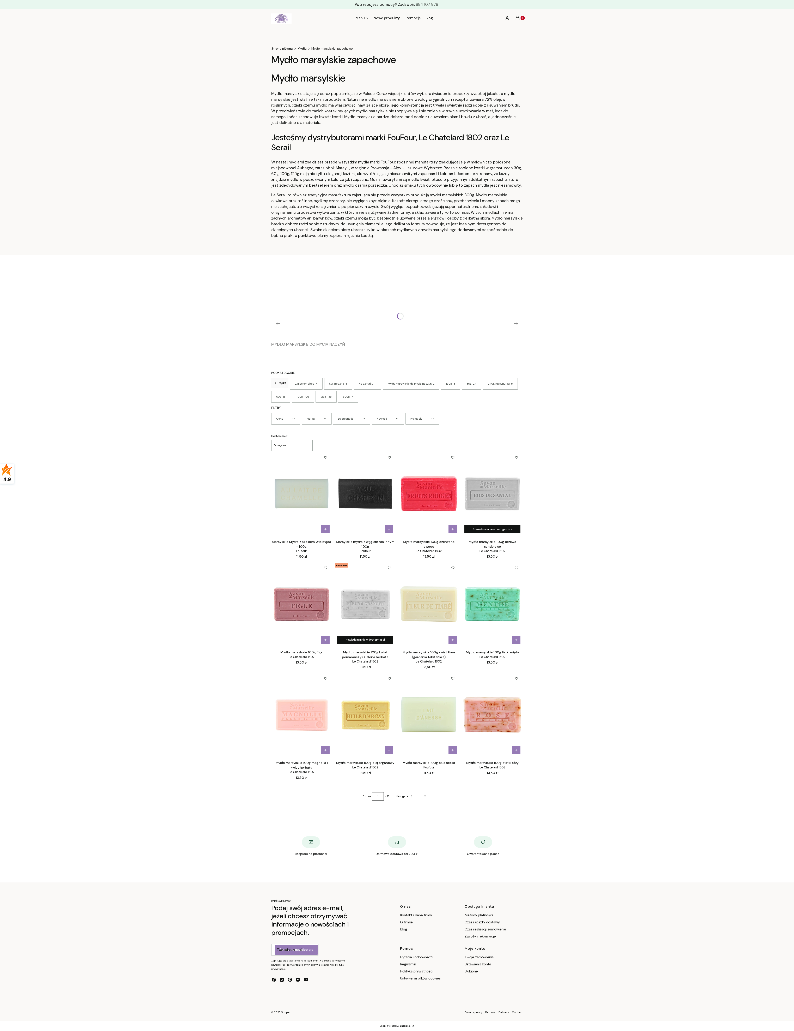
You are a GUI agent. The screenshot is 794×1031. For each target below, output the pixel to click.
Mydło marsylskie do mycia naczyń (411, 383)
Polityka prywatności (416, 971)
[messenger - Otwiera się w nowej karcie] (297, 979)
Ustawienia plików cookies (421, 978)
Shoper (286, 1012)
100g (303, 396)
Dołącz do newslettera (296, 950)
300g (348, 396)
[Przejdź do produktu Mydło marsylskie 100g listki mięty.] (492, 604)
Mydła (302, 49)
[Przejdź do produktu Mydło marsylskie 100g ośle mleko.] (429, 714)
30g (472, 383)
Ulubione (471, 971)
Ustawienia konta (478, 964)
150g (450, 383)
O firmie (406, 922)
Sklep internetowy (395, 1025)
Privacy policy (473, 1012)
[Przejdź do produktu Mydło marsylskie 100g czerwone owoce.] (429, 493)
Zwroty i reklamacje (480, 936)
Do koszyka (325, 529)
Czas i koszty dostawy (482, 922)
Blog (403, 929)
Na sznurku (368, 383)
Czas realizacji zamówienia (485, 929)
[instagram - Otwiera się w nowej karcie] (281, 979)
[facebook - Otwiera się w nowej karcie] (273, 979)
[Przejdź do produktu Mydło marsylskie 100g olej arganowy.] (365, 714)
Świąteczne (338, 383)
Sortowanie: (279, 436)
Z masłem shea (306, 383)
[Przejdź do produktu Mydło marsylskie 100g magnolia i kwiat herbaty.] (301, 714)
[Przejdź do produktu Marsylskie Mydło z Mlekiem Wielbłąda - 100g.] (301, 493)
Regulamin (408, 964)
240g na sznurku (500, 383)
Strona (367, 796)
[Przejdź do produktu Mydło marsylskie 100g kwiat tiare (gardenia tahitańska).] (429, 604)
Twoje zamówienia (479, 957)
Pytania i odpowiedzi (416, 957)
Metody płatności (479, 915)
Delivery (504, 1012)
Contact (517, 1012)
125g (326, 396)
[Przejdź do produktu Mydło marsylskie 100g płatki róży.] (492, 714)
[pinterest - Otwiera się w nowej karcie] (289, 979)
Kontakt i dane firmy (416, 915)
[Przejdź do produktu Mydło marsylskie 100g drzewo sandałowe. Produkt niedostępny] (492, 493)
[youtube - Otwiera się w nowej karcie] (306, 979)
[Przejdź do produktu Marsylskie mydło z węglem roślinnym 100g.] (365, 493)
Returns (490, 1012)
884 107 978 (427, 4)
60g (280, 396)
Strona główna (282, 49)
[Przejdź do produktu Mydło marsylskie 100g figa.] (301, 604)
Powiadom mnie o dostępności (492, 529)
